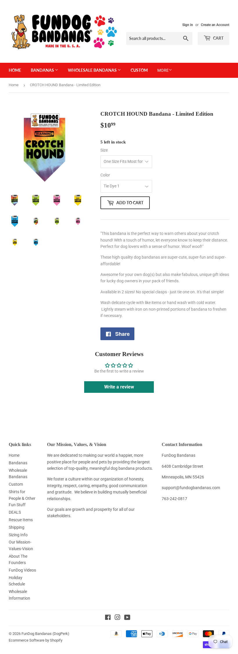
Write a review (119, 387)
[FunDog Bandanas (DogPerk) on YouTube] (127, 618)
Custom (139, 70)
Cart (217, 38)
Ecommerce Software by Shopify (35, 640)
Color (105, 175)
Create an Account (215, 25)
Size (104, 150)
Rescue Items (21, 519)
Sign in (187, 25)
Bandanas (43, 70)
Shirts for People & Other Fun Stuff (22, 498)
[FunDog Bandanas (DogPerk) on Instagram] (117, 618)
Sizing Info (18, 535)
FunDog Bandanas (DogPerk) (45, 633)
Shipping (16, 527)
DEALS (15, 512)
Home (15, 70)
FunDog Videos (22, 570)
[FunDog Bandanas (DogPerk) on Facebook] (108, 618)
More (163, 70)
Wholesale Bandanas (93, 70)
